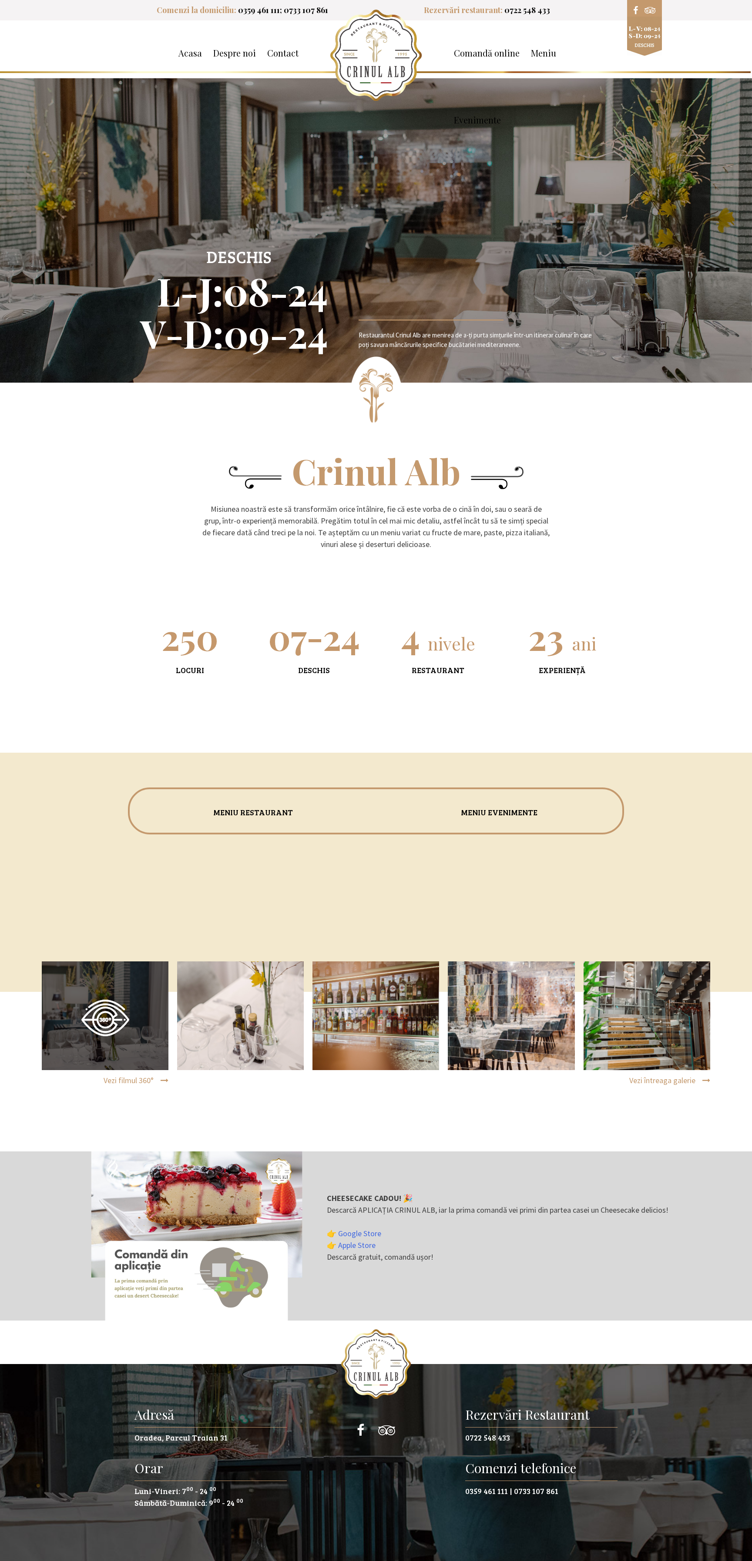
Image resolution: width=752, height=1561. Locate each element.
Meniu (543, 53)
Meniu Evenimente (499, 812)
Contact (283, 53)
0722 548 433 (527, 10)
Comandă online (487, 53)
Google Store (359, 1233)
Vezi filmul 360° (129, 1080)
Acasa (190, 53)
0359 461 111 (259, 10)
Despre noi (234, 53)
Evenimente (477, 120)
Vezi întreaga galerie (662, 1080)
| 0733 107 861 (534, 1491)
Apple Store (357, 1245)
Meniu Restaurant (253, 812)
